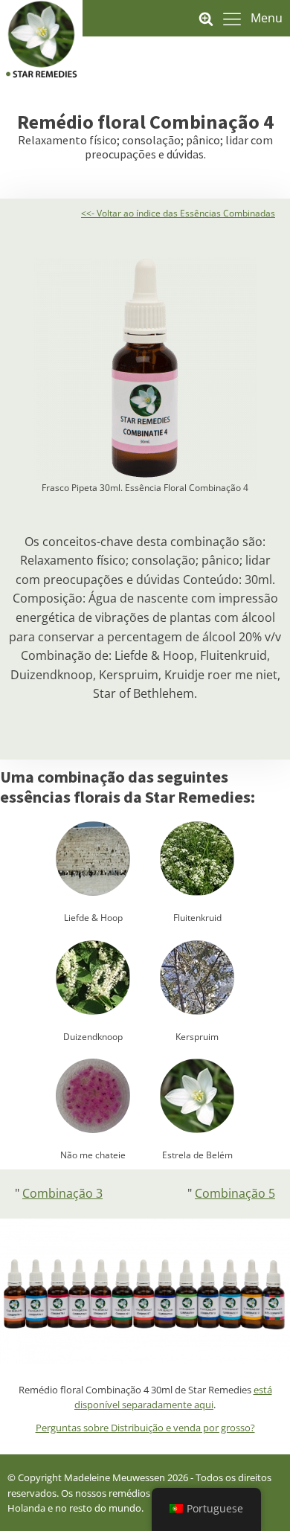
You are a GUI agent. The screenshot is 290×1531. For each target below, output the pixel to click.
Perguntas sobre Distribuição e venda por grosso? (145, 1427)
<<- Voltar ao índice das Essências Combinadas (178, 213)
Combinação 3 (62, 1193)
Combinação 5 (235, 1193)
